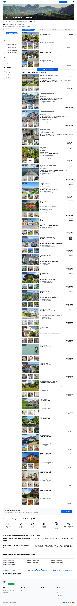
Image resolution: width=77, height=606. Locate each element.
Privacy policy (59, 595)
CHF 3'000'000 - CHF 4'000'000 (11, 49)
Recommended (28, 29)
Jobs (57, 592)
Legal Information (60, 597)
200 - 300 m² (8, 75)
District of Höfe (24, 21)
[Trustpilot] (38, 584)
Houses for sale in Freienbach (33, 560)
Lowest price (54, 29)
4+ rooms (7, 60)
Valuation (26, 2)
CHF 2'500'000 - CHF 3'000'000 (11, 47)
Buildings (44, 527)
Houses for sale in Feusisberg (57, 562)
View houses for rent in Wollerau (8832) (11, 574)
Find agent (45, 2)
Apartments (8, 527)
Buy (32, 2)
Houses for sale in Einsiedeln (56, 560)
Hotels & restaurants (68, 527)
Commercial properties (56, 527)
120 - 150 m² (8, 72)
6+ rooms (7, 63)
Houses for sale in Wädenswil (8, 560)
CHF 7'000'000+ (8, 53)
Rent (36, 2)
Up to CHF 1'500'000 (9, 42)
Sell (40, 2)
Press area (59, 590)
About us (58, 589)
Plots (32, 527)
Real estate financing (25, 590)
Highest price (67, 29)
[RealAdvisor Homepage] (7, 2)
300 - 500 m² (8, 77)
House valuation (6, 589)
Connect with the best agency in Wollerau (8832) (61, 570)
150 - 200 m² (8, 74)
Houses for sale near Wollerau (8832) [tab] (10, 557)
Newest (41, 29)
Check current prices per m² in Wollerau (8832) (37, 570)
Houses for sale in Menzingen (9, 564)
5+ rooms (7, 61)
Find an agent (6, 593)
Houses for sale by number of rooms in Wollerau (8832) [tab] (29, 557)
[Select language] (73, 2)
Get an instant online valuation (9, 570)
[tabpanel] (38, 561)
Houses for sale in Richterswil (8, 562)
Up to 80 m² (8, 69)
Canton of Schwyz (16, 21)
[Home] (3, 21)
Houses (20, 527)
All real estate (59, 598)
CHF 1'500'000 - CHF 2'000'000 (11, 44)
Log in (70, 2)
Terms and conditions (61, 593)
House (10, 21)
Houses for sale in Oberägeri (32, 562)
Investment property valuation (9, 590)
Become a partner (42, 589)
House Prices (5, 592)
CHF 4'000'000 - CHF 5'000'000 (11, 50)
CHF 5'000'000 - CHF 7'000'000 (11, 52)
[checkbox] (4, 42)
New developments (24, 589)
